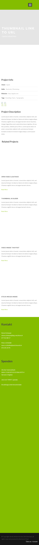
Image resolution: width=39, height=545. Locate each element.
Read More (4, 189)
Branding (8, 98)
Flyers (14, 98)
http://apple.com (13, 93)
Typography (20, 98)
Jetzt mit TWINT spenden (9, 380)
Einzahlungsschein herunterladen (11, 384)
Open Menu (30, 5)
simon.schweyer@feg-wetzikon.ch (12, 335)
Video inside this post (10, 247)
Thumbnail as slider (9, 198)
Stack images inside (9, 296)
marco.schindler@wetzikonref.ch (11, 345)
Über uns (28, 541)
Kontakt (35, 541)
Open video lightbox (10, 177)
